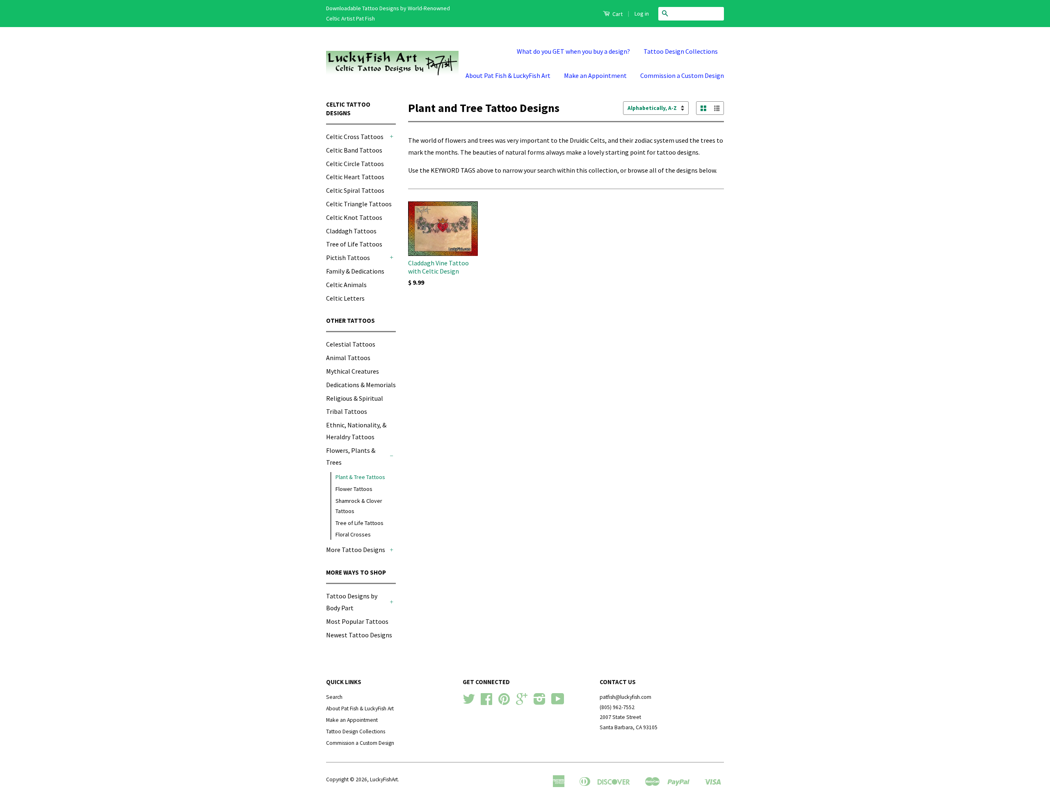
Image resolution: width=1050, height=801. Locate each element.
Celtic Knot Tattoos (354, 217)
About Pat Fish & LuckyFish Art (508, 75)
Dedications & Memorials (361, 385)
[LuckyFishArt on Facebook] (486, 701)
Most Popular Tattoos (357, 621)
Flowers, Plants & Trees (350, 456)
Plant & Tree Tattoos (360, 477)
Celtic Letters (345, 298)
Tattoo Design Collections (681, 51)
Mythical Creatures (352, 371)
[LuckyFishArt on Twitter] (469, 701)
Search (334, 697)
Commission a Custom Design (682, 75)
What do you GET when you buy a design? (573, 51)
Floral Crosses (353, 534)
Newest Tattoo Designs (359, 635)
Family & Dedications (355, 271)
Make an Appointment (595, 75)
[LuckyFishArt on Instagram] (539, 701)
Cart (617, 14)
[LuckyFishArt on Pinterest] (504, 701)
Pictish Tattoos (348, 257)
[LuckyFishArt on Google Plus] (522, 701)
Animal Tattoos (348, 358)
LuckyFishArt (384, 779)
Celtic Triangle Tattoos (359, 204)
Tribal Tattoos (346, 411)
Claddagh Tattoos (351, 231)
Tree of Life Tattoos (354, 244)
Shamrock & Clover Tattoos (359, 506)
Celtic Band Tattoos (354, 150)
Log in (642, 13)
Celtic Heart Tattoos (355, 177)
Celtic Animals (346, 285)
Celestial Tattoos (350, 344)
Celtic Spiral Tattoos (355, 190)
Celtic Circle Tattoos (355, 164)
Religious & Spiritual (354, 398)
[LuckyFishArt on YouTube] (557, 701)
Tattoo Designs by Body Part (351, 602)
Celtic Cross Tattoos (354, 136)
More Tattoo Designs (355, 549)
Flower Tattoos (354, 489)
